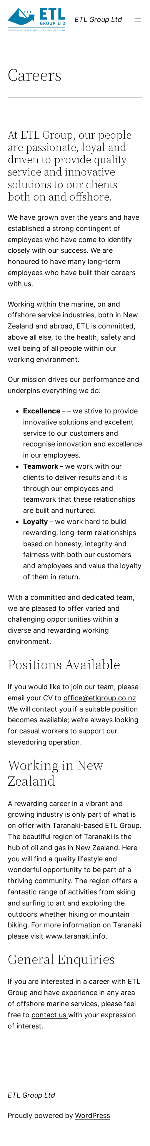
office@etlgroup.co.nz (99, 698)
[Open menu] (137, 19)
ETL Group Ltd (98, 19)
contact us (50, 1015)
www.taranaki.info (75, 936)
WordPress (92, 1115)
